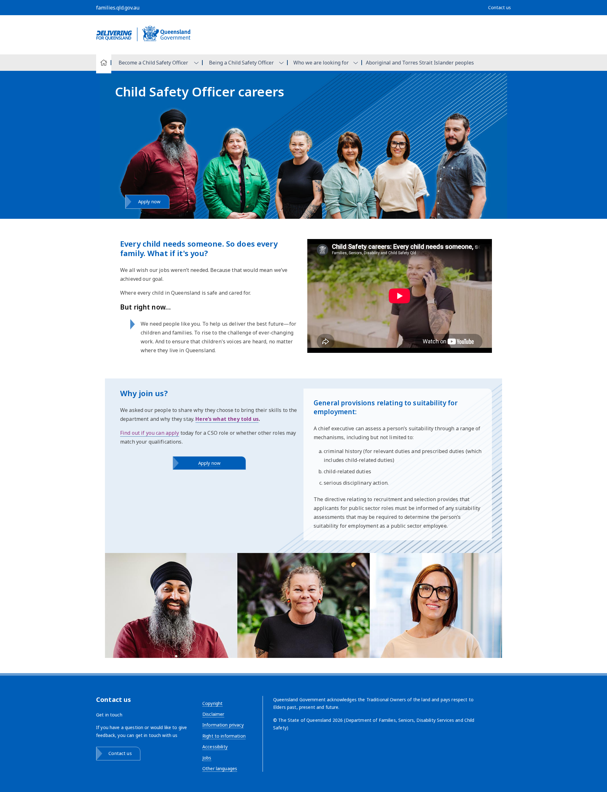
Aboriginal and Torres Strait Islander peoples (420, 62)
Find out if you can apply (149, 432)
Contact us (120, 753)
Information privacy (223, 725)
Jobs (207, 758)
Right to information (224, 736)
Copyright (212, 703)
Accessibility (215, 747)
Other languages (219, 768)
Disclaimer (213, 714)
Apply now (149, 202)
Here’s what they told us (226, 418)
